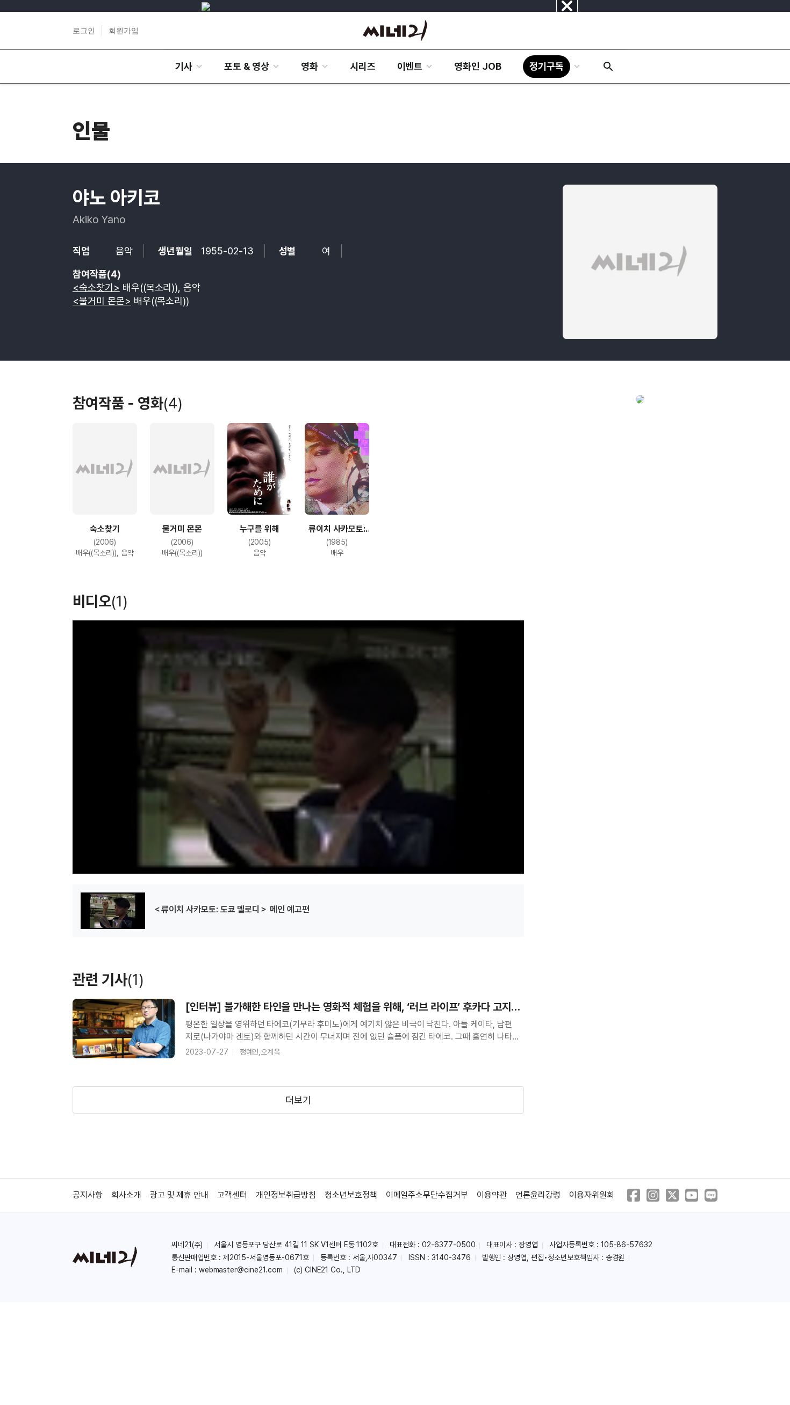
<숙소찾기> (96, 287)
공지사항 (88, 1195)
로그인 (84, 30)
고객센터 (232, 1195)
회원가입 (124, 30)
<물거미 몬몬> (102, 300)
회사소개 (126, 1195)
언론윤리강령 (538, 1195)
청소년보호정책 (351, 1195)
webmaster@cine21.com (241, 1269)
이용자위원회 (591, 1195)
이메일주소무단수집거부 (427, 1195)
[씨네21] (395, 30)
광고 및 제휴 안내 (179, 1195)
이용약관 (492, 1195)
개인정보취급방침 (286, 1195)
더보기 (298, 1100)
